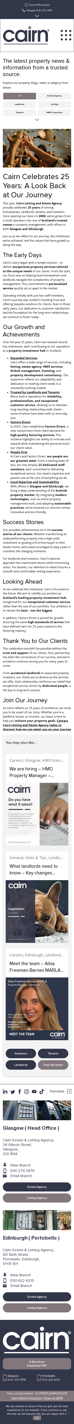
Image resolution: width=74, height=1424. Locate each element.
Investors (21, 1053)
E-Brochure (37, 1363)
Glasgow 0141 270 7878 (39, 10)
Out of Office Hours (39, 4)
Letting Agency (37, 1198)
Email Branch (21, 1176)
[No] (69, 1413)
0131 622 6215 (22, 1280)
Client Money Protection (26, 1398)
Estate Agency (37, 1187)
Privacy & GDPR (53, 1398)
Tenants (53, 1053)
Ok (37, 1417)
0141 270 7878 (22, 1171)
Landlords (21, 1065)
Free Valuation (53, 1065)
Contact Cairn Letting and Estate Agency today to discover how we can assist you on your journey (37, 725)
